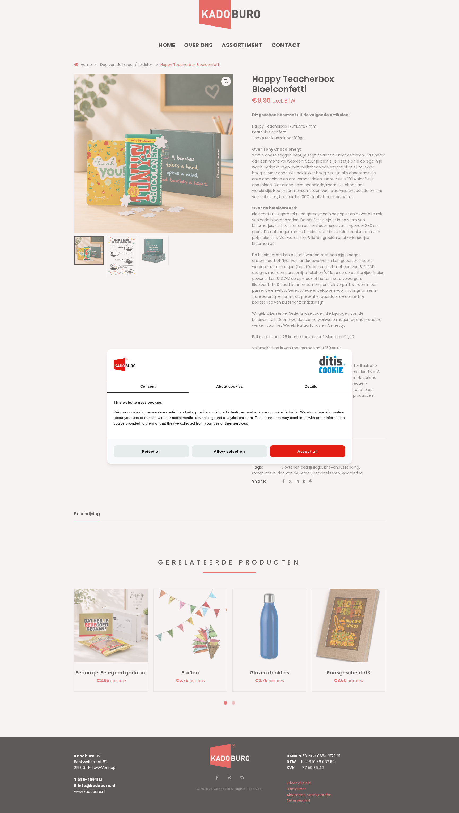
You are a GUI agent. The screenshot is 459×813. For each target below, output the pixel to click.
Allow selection (229, 451)
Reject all (151, 451)
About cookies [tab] (229, 386)
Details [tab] (311, 386)
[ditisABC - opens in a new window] (332, 365)
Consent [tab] (148, 386)
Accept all (308, 451)
